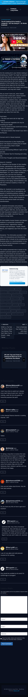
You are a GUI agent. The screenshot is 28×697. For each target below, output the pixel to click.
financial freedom (16, 295)
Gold (21, 298)
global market (14, 298)
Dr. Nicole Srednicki (14, 292)
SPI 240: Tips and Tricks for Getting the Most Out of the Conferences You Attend (13, 356)
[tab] (12, 369)
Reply (3, 401)
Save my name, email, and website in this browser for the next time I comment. (13, 638)
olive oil (21, 304)
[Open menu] (20, 9)
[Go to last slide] (4, 360)
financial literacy (5, 298)
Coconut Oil (4, 292)
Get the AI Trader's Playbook (17, 283)
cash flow (18, 289)
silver (9, 314)
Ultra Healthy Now (5, 317)
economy (23, 292)
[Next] (24, 360)
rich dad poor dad (5, 310)
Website (3, 634)
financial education (6, 295)
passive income (5, 307)
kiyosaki (15, 304)
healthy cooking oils (6, 301)
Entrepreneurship (6, 19)
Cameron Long (6, 27)
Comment (4, 595)
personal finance (15, 307)
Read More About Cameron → (16, 281)
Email (3, 626)
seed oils (3, 314)
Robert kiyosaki (21, 310)
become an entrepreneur (7, 289)
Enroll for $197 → (21, 3)
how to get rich (17, 301)
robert (13, 310)
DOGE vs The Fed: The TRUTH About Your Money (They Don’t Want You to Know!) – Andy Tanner (6, 331)
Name (3, 619)
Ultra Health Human (18, 314)
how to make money (6, 304)
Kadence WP (16, 690)
